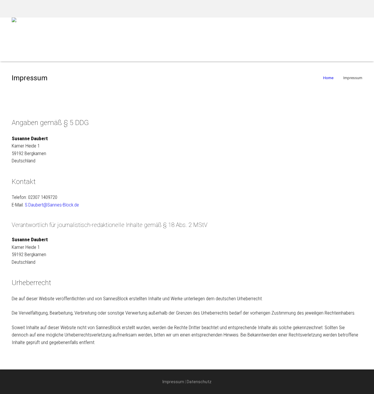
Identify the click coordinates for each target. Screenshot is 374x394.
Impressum (173, 381)
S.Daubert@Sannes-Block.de (52, 205)
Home (328, 78)
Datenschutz (199, 381)
